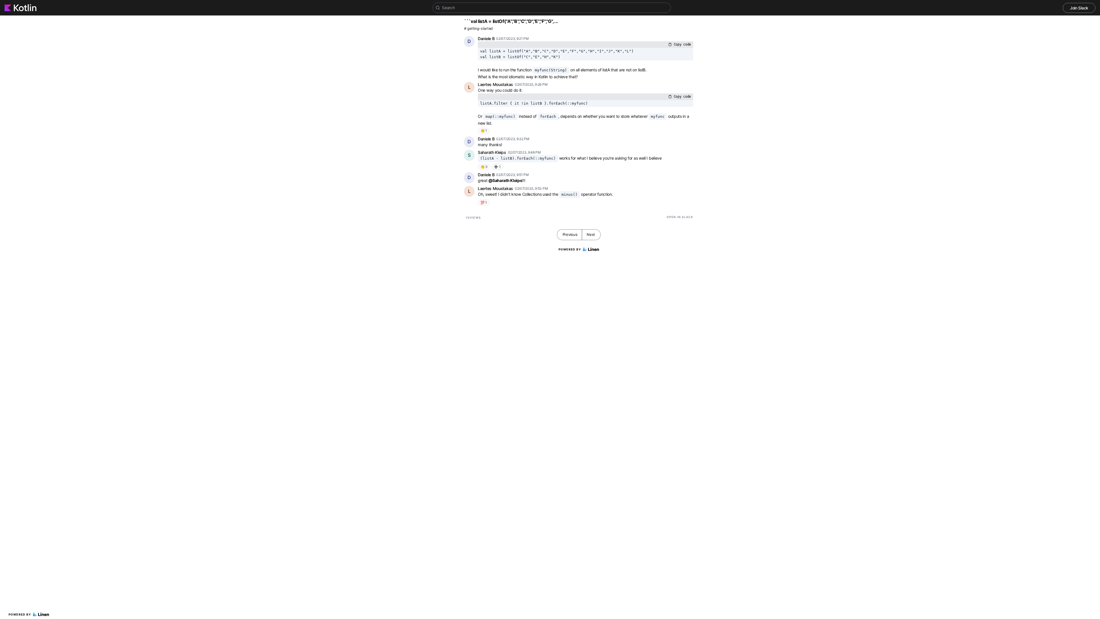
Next (591, 234)
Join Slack (1079, 7)
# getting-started (478, 28)
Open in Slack (680, 217)
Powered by (20, 614)
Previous (570, 234)
